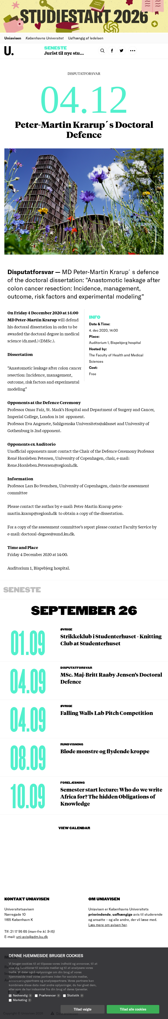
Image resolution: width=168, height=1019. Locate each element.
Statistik (74, 995)
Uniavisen (12, 38)
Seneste (55, 48)
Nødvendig (22, 995)
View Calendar (74, 828)
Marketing (21, 1000)
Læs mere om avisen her (107, 925)
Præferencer (49, 995)
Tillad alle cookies (133, 1009)
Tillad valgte (82, 1009)
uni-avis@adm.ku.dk (32, 937)
